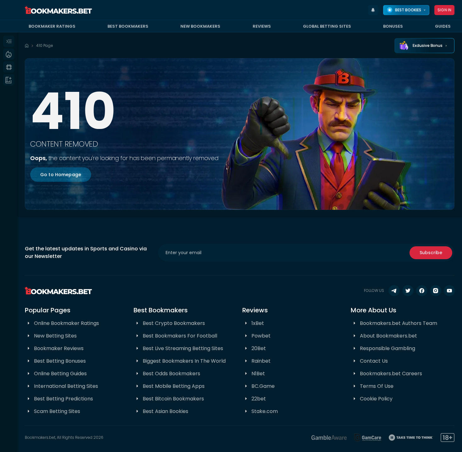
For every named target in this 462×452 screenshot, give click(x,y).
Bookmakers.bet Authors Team (398, 323)
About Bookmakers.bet (388, 335)
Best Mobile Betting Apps (174, 386)
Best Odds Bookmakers (171, 373)
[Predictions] (8, 54)
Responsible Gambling (387, 348)
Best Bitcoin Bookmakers (173, 398)
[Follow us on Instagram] (436, 291)
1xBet (257, 323)
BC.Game (263, 386)
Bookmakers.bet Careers (391, 373)
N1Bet (258, 373)
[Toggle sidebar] (8, 41)
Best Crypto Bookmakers (174, 323)
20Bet (258, 348)
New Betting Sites (55, 335)
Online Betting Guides (60, 373)
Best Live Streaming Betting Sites (183, 348)
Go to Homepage (60, 174)
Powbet (261, 335)
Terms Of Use (376, 386)
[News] (8, 80)
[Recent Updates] (373, 10)
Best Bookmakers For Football (180, 335)
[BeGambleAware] (329, 437)
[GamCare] (367, 437)
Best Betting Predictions (63, 398)
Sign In (444, 10)
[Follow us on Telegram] (394, 291)
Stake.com (264, 411)
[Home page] (27, 45)
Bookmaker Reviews (59, 348)
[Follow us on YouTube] (449, 291)
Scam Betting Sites (57, 411)
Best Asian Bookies (165, 411)
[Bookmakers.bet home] (58, 10)
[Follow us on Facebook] (422, 291)
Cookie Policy (376, 398)
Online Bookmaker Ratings (66, 323)
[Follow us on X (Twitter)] (408, 291)
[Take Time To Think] (411, 437)
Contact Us (374, 361)
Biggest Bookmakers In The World (184, 361)
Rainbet (261, 361)
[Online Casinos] (8, 67)
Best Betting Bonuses (60, 361)
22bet (258, 398)
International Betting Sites (66, 386)
